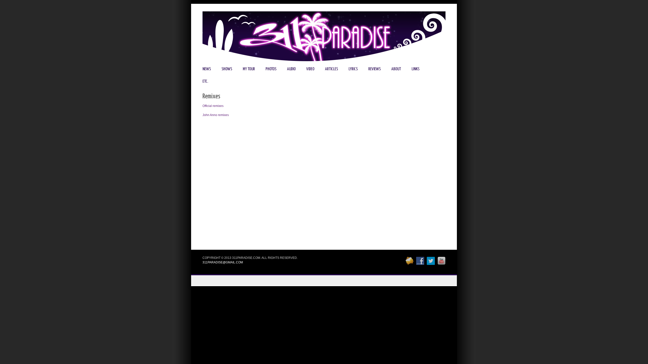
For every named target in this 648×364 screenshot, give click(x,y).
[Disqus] (324, 185)
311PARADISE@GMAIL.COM (222, 262)
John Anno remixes (215, 115)
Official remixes (213, 106)
